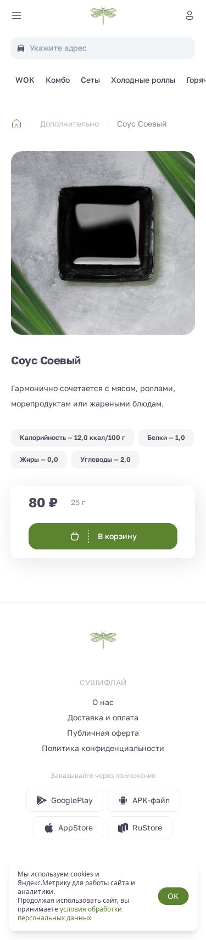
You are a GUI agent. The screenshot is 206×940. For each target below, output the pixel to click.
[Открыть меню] (16, 15)
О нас (103, 702)
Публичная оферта (103, 732)
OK (173, 896)
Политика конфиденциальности (103, 748)
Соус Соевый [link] (142, 123)
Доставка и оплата (103, 717)
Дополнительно (69, 123)
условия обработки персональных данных (70, 913)
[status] (103, 896)
